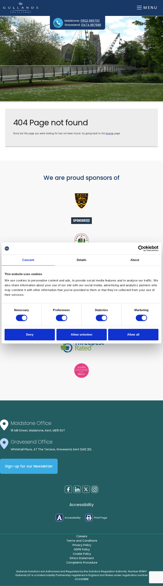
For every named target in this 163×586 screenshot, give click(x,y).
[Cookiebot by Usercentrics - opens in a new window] (141, 248)
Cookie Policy (82, 554)
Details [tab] (81, 260)
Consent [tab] (28, 260)
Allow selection (81, 334)
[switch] (61, 318)
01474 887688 (91, 25)
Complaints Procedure (81, 563)
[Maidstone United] (81, 201)
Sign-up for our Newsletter (29, 466)
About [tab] (134, 260)
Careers (81, 536)
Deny (29, 334)
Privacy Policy (82, 545)
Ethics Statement (82, 558)
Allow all (133, 334)
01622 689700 (90, 21)
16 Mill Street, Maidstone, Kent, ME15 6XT (38, 430)
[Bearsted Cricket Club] (81, 240)
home (110, 133)
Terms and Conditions (81, 541)
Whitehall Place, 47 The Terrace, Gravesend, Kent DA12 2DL (51, 449)
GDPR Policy (82, 549)
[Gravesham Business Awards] (81, 220)
